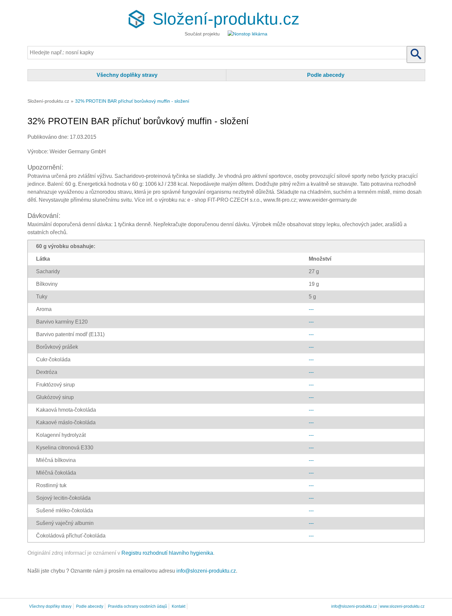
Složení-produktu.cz (226, 19)
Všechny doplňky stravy (127, 75)
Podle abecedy (325, 75)
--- (311, 309)
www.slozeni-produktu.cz (402, 606)
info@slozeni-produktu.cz (206, 571)
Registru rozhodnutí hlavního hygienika (167, 553)
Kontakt (178, 606)
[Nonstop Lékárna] (247, 34)
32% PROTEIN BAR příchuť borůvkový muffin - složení (132, 101)
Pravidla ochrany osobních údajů (137, 606)
